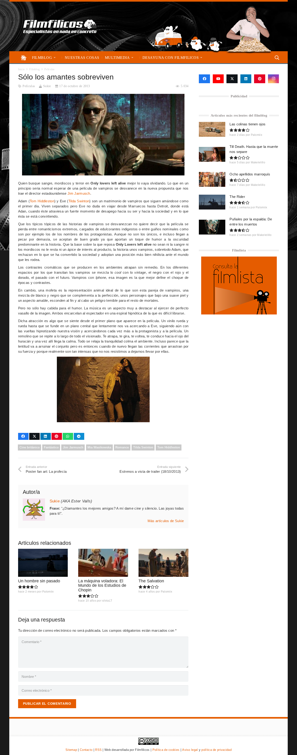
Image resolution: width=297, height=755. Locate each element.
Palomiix (48, 591)
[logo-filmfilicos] (60, 26)
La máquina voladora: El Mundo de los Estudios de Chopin (102, 586)
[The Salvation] (163, 563)
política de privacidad (216, 750)
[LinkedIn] (246, 78)
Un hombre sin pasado (39, 581)
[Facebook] (204, 78)
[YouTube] (218, 78)
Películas (29, 86)
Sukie (47, 86)
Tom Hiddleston (42, 201)
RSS (98, 750)
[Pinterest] (259, 78)
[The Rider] (212, 202)
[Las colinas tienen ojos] (212, 129)
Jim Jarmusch (79, 193)
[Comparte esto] (23, 436)
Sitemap (71, 750)
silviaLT (107, 600)
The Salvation (151, 581)
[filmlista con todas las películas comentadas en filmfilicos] (239, 313)
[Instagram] (273, 78)
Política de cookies (166, 750)
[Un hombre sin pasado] (43, 563)
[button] (54, 57)
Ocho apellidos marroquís (249, 174)
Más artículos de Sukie (166, 521)
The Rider (237, 197)
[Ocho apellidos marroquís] (212, 179)
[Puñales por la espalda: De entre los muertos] (212, 227)
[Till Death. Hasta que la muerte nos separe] (212, 154)
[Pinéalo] (57, 436)
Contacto (86, 750)
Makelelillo (258, 162)
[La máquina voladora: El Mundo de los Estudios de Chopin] (103, 563)
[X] (232, 78)
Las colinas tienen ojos (247, 124)
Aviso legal (190, 750)
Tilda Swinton (79, 201)
